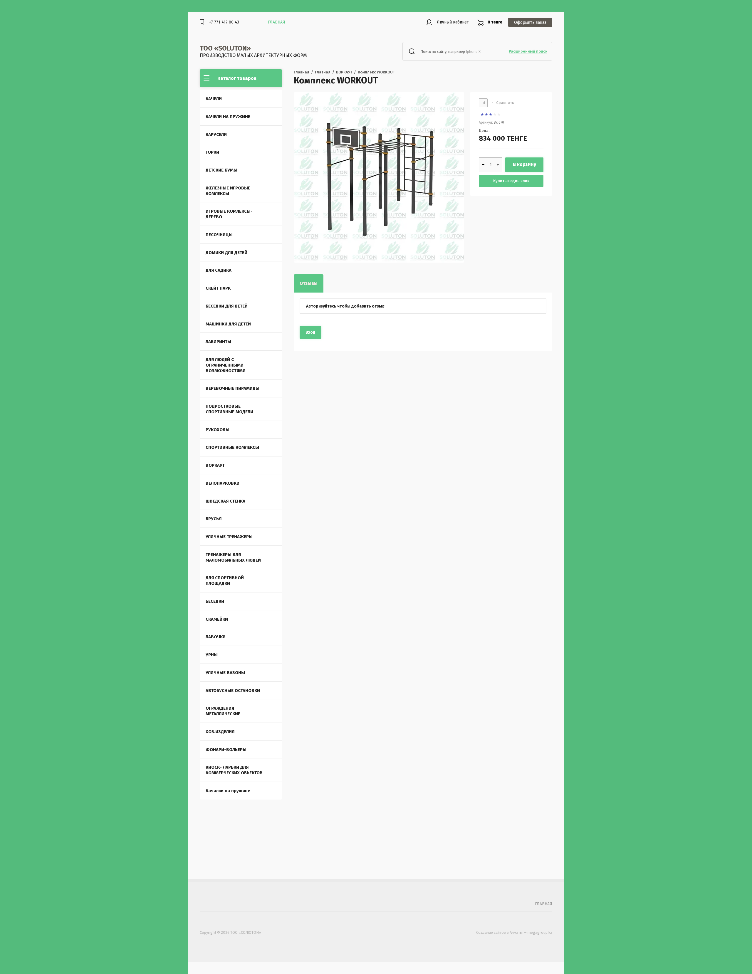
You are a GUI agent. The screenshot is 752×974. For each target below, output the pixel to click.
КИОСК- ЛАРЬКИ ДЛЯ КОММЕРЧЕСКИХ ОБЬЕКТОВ (234, 770)
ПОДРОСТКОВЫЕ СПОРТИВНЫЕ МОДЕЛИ (229, 409)
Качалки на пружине (228, 790)
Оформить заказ (530, 22)
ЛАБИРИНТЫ (218, 341)
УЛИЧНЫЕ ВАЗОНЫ (225, 672)
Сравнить (502, 102)
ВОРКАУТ (215, 465)
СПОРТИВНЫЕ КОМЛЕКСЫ (232, 447)
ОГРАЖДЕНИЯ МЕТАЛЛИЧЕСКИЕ (223, 711)
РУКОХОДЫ (217, 429)
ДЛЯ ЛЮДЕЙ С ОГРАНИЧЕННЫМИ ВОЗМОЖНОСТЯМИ (226, 365)
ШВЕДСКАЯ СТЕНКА (225, 501)
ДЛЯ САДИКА (218, 270)
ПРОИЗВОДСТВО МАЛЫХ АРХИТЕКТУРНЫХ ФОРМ (253, 55)
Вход (310, 332)
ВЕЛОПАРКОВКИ (222, 483)
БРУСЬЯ (213, 518)
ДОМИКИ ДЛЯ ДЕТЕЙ (226, 252)
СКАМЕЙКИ (217, 619)
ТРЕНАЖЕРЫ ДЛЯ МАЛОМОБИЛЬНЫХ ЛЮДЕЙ (233, 557)
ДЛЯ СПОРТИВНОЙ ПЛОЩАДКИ (225, 580)
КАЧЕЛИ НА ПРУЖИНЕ (228, 116)
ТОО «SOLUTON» (225, 48)
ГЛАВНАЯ (276, 22)
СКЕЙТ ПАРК (218, 288)
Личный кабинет (453, 22)
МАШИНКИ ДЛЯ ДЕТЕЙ (228, 324)
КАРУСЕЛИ (216, 134)
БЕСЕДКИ (215, 601)
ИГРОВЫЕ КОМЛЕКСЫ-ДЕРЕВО (229, 214)
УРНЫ (212, 654)
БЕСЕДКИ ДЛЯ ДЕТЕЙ (227, 306)
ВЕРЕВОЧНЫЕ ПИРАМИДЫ (232, 388)
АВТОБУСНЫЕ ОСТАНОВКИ (233, 690)
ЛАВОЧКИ (216, 636)
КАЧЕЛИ (214, 98)
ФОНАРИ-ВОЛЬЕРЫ (226, 749)
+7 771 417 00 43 (224, 22)
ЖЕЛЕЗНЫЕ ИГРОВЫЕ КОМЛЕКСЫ (228, 190)
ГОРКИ (212, 152)
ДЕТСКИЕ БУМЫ (221, 170)
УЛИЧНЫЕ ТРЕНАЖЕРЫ (229, 536)
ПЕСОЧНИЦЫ (219, 234)
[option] (379, 177)
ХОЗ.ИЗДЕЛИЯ (220, 731)
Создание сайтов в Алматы (499, 932)
